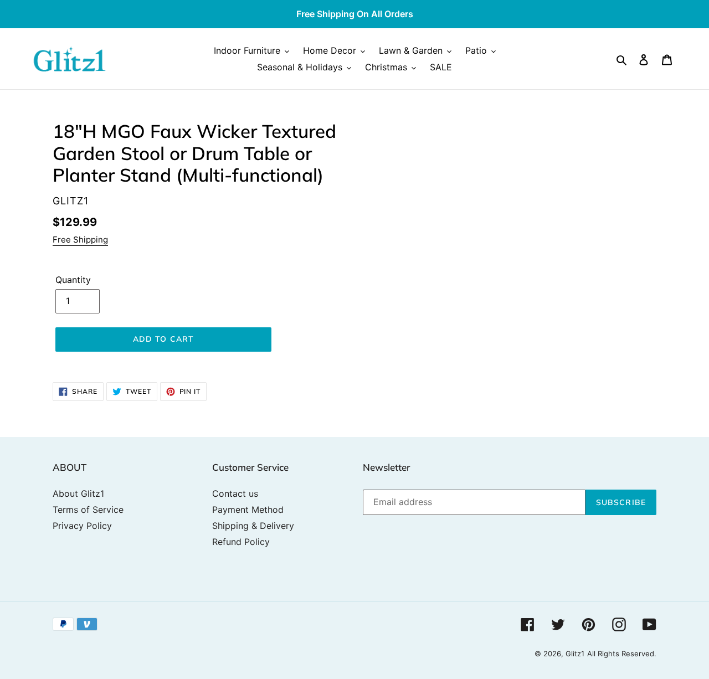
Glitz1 (575, 653)
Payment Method (248, 509)
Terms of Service (88, 509)
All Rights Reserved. (621, 653)
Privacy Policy (82, 525)
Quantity (73, 279)
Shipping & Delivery (253, 525)
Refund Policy (241, 541)
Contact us (235, 493)
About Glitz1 (78, 493)
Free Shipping (80, 239)
